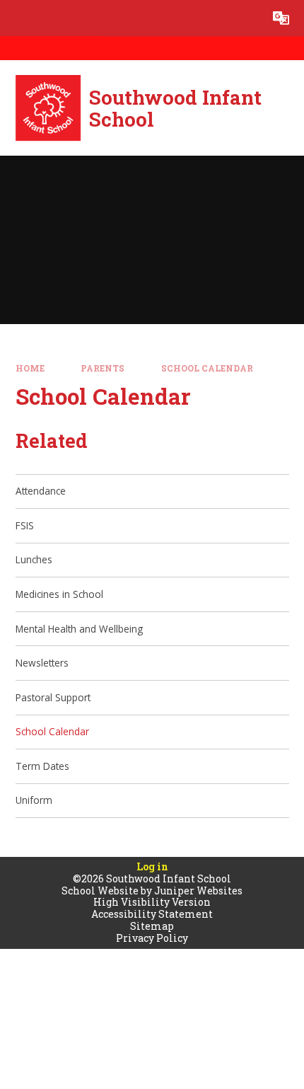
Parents (102, 368)
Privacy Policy (152, 938)
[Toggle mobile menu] (18, 18)
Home (30, 368)
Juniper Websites (198, 890)
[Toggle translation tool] (281, 18)
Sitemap (152, 926)
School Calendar (207, 368)
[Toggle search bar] (245, 18)
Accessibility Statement (152, 914)
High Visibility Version (152, 902)
